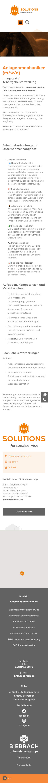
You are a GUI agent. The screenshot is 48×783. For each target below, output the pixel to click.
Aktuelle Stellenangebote (24, 691)
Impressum (24, 757)
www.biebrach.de (13, 499)
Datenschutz (24, 765)
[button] (20, 22)
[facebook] (24, 711)
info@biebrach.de (24, 675)
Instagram (24, 725)
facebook (24, 715)
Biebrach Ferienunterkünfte (24, 615)
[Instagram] (24, 721)
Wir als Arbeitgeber (24, 699)
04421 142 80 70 (24, 667)
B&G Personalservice (24, 645)
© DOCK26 (7, 778)
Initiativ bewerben (24, 695)
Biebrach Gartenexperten (24, 633)
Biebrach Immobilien (24, 627)
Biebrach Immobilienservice (24, 609)
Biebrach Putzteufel (24, 621)
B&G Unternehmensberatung (24, 639)
